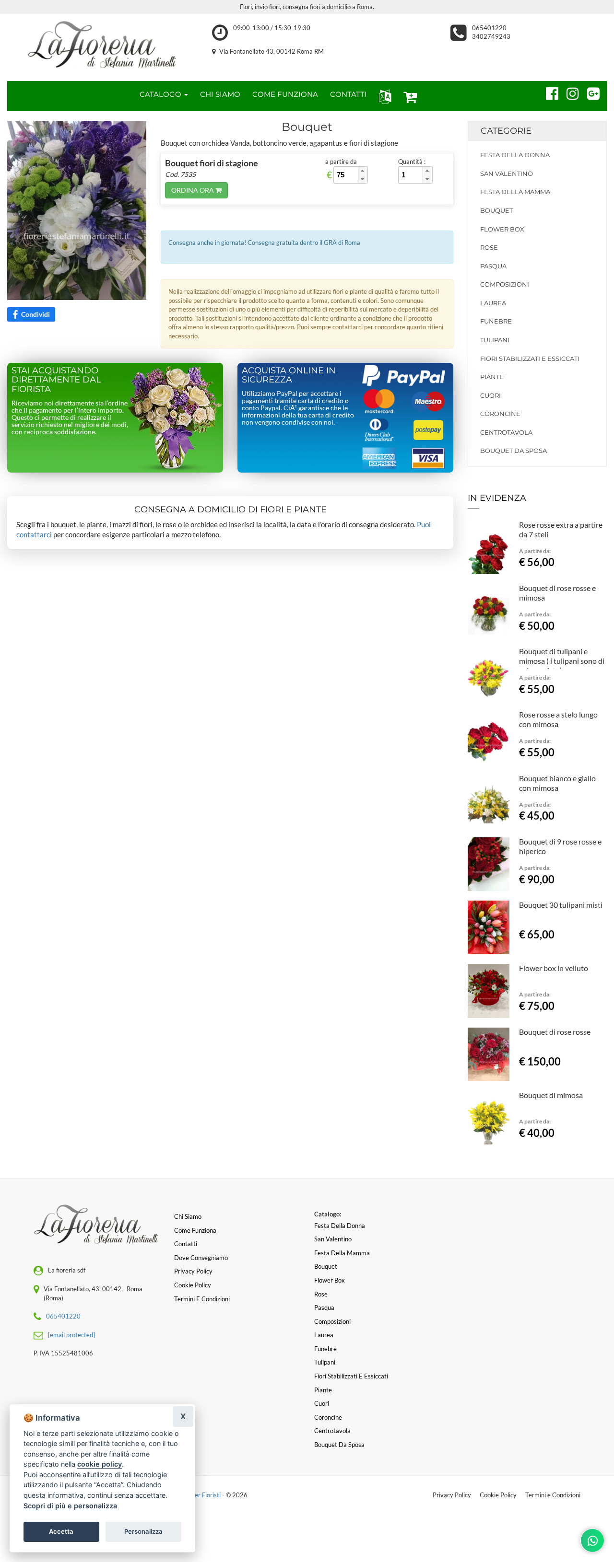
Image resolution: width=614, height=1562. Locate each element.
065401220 (489, 28)
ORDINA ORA (193, 190)
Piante (492, 377)
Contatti (185, 1244)
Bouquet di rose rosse (554, 1031)
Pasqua (493, 266)
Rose (489, 247)
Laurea (493, 303)
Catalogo (161, 94)
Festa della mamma (515, 192)
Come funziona (195, 1230)
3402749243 (491, 36)
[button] (383, 96)
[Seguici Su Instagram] (568, 92)
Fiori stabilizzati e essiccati (529, 358)
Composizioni (504, 284)
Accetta (61, 1531)
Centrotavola (506, 432)
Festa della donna (515, 155)
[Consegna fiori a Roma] (102, 45)
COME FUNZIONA (285, 94)
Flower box (502, 229)
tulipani (494, 340)
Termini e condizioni (202, 1299)
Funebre (496, 321)
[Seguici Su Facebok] (548, 92)
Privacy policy (193, 1271)
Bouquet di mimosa (551, 1094)
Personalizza (143, 1531)
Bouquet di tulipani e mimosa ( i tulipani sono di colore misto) (561, 661)
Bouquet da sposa (513, 450)
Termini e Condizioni (552, 1495)
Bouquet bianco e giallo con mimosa (557, 783)
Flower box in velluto (553, 967)
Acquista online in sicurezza (289, 375)
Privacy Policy (452, 1495)
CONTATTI (348, 94)
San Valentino (506, 173)
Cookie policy (192, 1285)
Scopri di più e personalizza (70, 1506)
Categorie (506, 131)
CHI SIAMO (220, 94)
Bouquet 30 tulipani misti (560, 904)
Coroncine (500, 413)
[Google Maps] (589, 92)
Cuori (490, 395)
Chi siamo (187, 1216)
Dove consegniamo (201, 1257)
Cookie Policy (498, 1495)
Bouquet (496, 210)
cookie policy (99, 1464)
